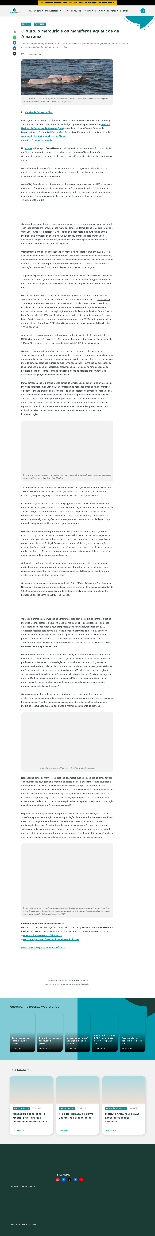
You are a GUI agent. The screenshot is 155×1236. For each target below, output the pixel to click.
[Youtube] (81, 1179)
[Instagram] (58, 1179)
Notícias (87, 11)
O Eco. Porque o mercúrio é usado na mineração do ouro (51, 939)
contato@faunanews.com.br (22, 1186)
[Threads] (69, 1179)
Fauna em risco (52, 11)
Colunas (99, 11)
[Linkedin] (14, 48)
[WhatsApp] (14, 37)
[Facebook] (14, 43)
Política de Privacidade (26, 1224)
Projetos (111, 11)
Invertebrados (67, 1108)
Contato (124, 11)
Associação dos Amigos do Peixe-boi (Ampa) (43, 136)
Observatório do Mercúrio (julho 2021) (42, 935)
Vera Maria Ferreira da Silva (39, 112)
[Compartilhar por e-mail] (14, 54)
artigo (28, 148)
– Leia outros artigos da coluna (43, 947)
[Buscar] (142, 10)
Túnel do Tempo (21, 1108)
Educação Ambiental (116, 1108)
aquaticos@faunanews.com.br (36, 140)
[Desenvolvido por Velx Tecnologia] (133, 1224)
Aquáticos (40, 24)
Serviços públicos (72, 11)
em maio (65, 785)
